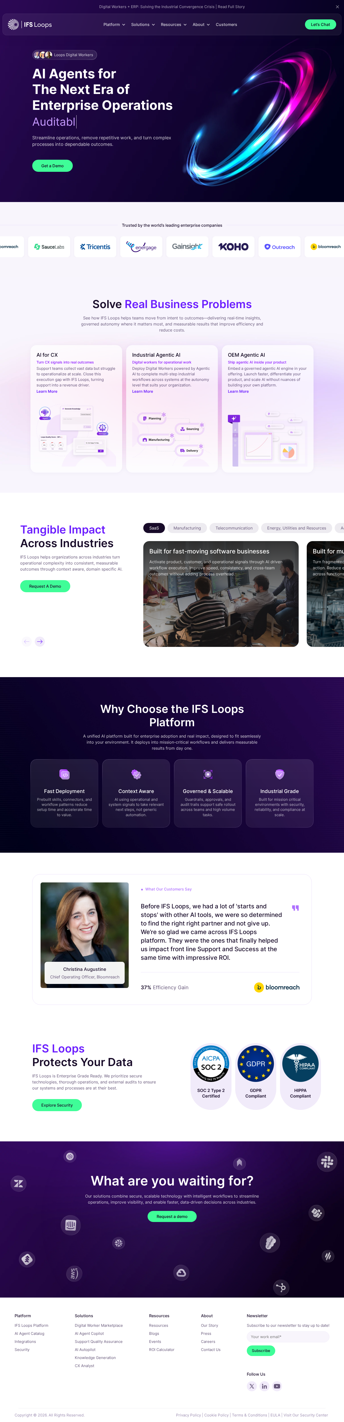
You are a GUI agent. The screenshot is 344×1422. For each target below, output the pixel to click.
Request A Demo (45, 586)
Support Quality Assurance (99, 1341)
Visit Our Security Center (306, 1415)
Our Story (209, 1325)
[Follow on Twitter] (252, 1386)
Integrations (25, 1341)
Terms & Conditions (249, 1415)
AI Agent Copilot (89, 1333)
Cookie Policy (216, 1415)
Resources (158, 1325)
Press (206, 1333)
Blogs (154, 1333)
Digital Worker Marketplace (99, 1325)
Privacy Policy (188, 1415)
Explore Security (57, 1105)
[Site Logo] (30, 24)
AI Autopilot (85, 1349)
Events (155, 1341)
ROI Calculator (162, 1349)
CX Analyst (84, 1365)
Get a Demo (52, 165)
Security (22, 1349)
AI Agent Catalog (29, 1333)
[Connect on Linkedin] (264, 1386)
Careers (208, 1341)
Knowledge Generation (95, 1357)
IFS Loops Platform (31, 1325)
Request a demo (172, 1216)
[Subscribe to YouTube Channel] (277, 1386)
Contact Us (211, 1349)
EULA (275, 1415)
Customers (226, 24)
